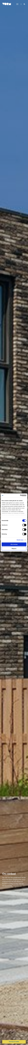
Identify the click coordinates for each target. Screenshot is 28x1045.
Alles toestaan (14, 544)
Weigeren (14, 548)
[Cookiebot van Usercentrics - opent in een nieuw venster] (20, 495)
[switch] (24, 525)
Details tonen (20, 540)
